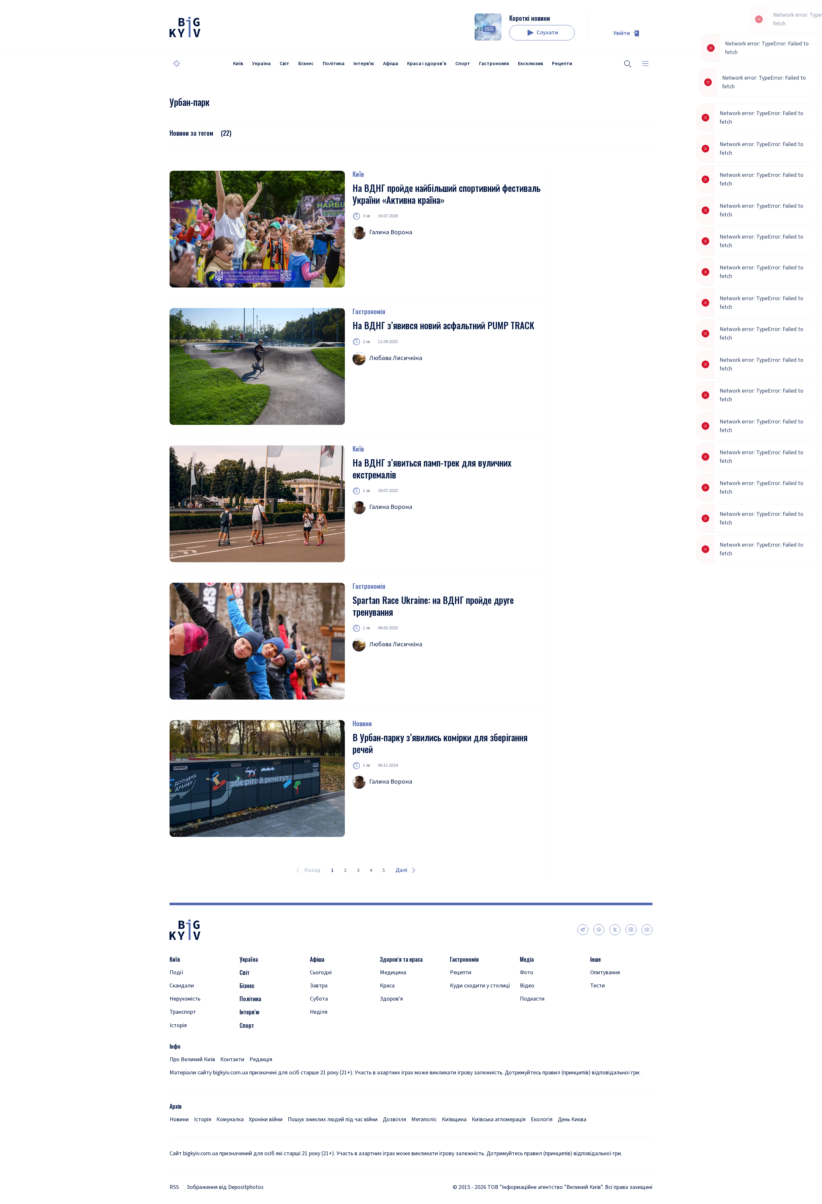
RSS (174, 1187)
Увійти (621, 33)
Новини (362, 723)
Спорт (462, 63)
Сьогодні (321, 972)
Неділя (319, 1012)
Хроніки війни (266, 1119)
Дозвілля (394, 1119)
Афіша (390, 63)
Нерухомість (185, 999)
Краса (387, 986)
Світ (284, 63)
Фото (526, 972)
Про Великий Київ (192, 1059)
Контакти (232, 1059)
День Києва (572, 1119)
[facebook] (598, 929)
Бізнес (306, 63)
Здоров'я (391, 999)
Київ (238, 63)
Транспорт (183, 1012)
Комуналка (230, 1119)
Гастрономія (494, 63)
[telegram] (582, 929)
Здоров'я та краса (401, 959)
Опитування (605, 972)
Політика (334, 63)
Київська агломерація (499, 1119)
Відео (527, 986)
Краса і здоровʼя (426, 63)
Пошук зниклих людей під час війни (333, 1119)
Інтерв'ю (364, 63)
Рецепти (562, 63)
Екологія (542, 1119)
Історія (178, 1025)
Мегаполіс (424, 1119)
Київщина (454, 1119)
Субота (319, 999)
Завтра (319, 986)
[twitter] (614, 929)
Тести (597, 986)
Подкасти (532, 999)
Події (176, 972)
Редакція (260, 1059)
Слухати (547, 33)
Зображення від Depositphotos (225, 1187)
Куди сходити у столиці (480, 986)
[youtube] (647, 929)
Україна (261, 63)
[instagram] (630, 929)
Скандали (182, 986)
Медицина (393, 972)
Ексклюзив (530, 63)
